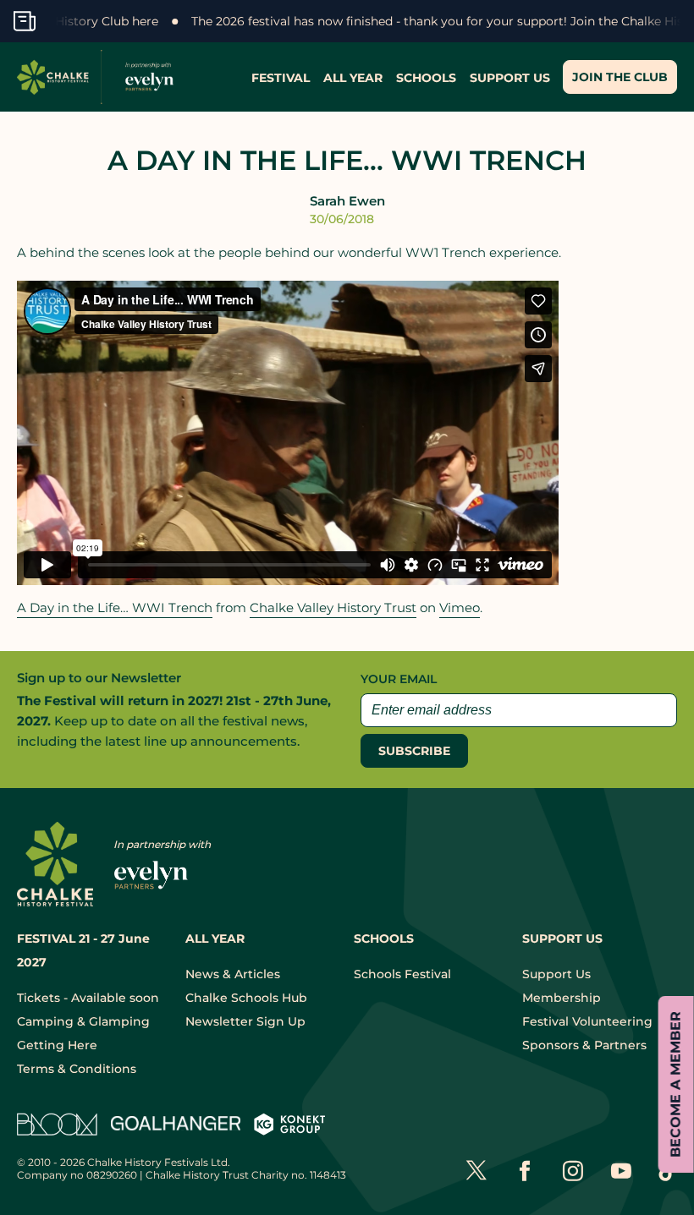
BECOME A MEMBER (676, 1084)
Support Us (556, 974)
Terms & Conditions (76, 1068)
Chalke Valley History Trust (333, 607)
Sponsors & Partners (584, 1045)
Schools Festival (402, 974)
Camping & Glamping (83, 1021)
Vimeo (459, 607)
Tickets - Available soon (88, 997)
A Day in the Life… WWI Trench (114, 607)
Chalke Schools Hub (246, 997)
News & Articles (232, 974)
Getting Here (57, 1045)
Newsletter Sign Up (245, 1021)
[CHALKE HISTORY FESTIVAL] (99, 77)
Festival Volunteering (587, 1021)
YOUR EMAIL (399, 679)
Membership (561, 997)
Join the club (620, 77)
